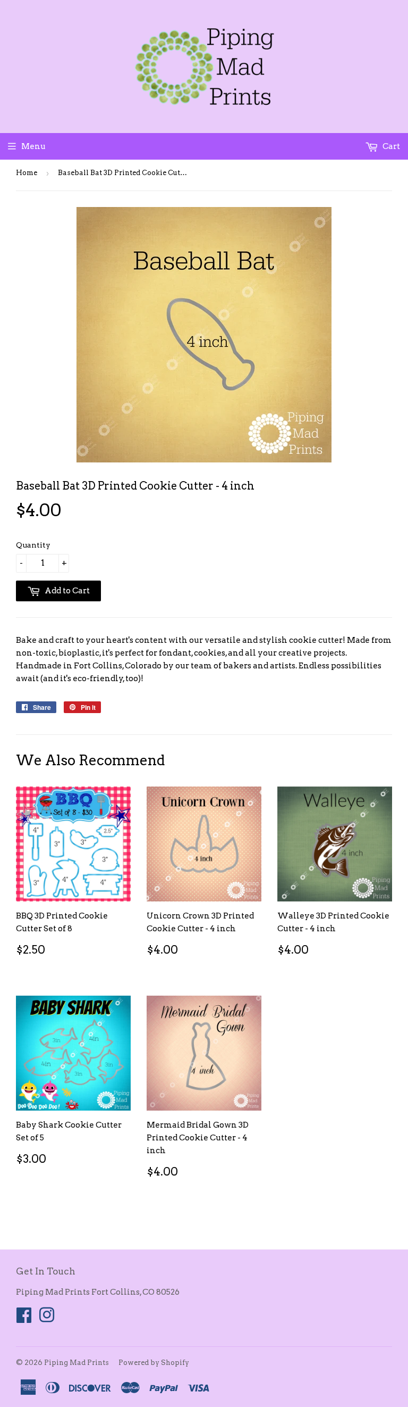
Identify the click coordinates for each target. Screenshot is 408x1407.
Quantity (33, 545)
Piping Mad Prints (76, 1363)
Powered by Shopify (153, 1363)
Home (26, 173)
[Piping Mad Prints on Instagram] (47, 1318)
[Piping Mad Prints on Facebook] (24, 1318)
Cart (390, 146)
